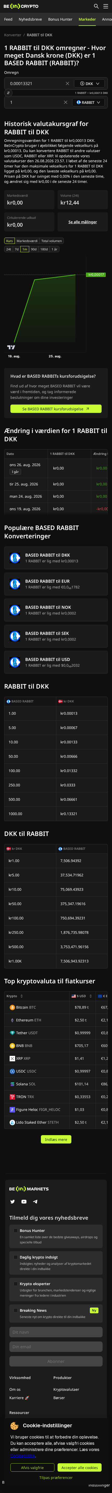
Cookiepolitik (22, 1456)
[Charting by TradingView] (11, 347)
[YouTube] (24, 1202)
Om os (15, 1389)
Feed (8, 19)
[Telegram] (35, 1202)
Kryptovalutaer (66, 1389)
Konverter (12, 34)
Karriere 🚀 (19, 1397)
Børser (59, 1397)
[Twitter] (12, 1202)
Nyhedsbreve (30, 19)
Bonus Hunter (60, 19)
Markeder (87, 19)
